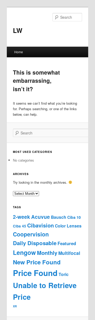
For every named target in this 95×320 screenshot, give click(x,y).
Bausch (58, 217)
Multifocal (69, 253)
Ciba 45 (19, 226)
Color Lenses (68, 226)
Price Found (35, 272)
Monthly (47, 252)
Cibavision (40, 225)
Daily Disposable (34, 243)
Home (18, 52)
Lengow (24, 252)
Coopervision (31, 234)
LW (17, 30)
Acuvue (40, 216)
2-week (21, 216)
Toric (64, 274)
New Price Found (37, 262)
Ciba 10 (74, 217)
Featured (67, 243)
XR (15, 306)
